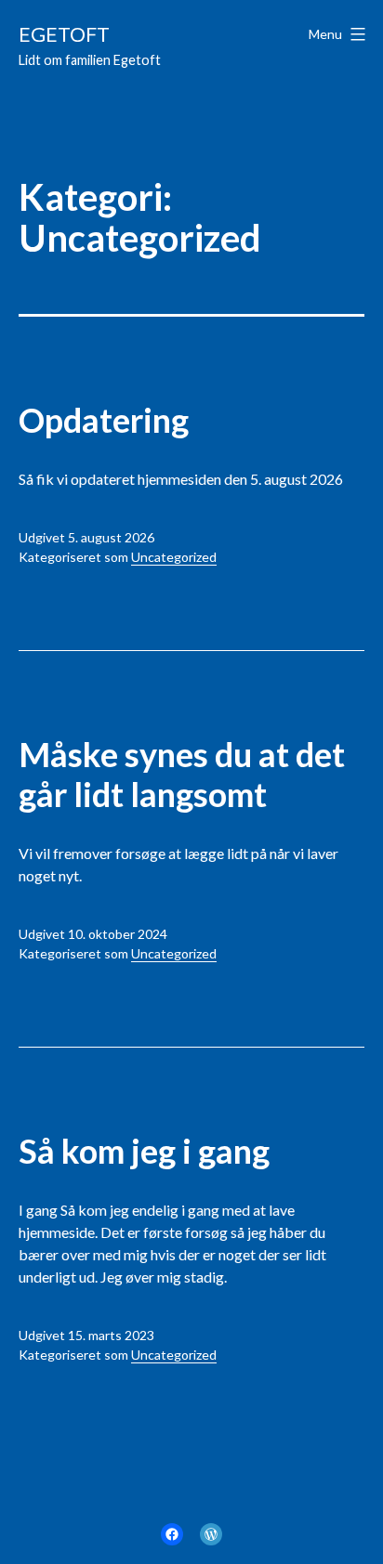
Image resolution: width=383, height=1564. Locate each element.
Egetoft (64, 33)
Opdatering (104, 419)
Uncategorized (174, 557)
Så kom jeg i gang (144, 1150)
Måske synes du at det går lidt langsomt (182, 774)
